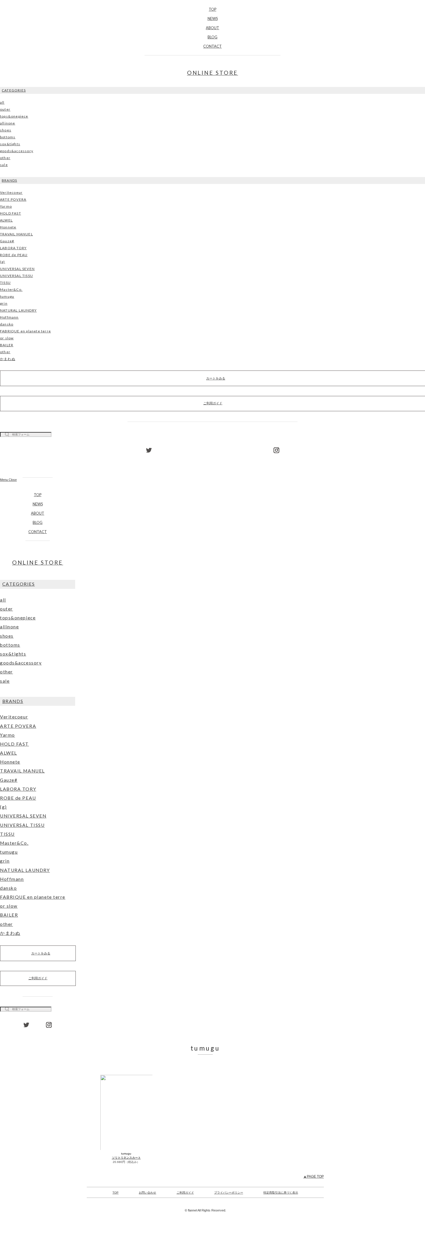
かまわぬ (7, 359)
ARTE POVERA (13, 199)
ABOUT (212, 27)
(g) (2, 262)
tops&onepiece (14, 116)
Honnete (8, 227)
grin (4, 303)
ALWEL (6, 220)
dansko (6, 324)
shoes (5, 130)
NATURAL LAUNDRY (18, 310)
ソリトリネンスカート (126, 1157)
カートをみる (40, 953)
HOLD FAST (10, 213)
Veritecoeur (11, 192)
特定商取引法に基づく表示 (280, 1192)
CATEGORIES (14, 90)
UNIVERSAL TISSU (16, 275)
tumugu (7, 296)
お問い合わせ (147, 1192)
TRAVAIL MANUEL (16, 234)
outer (5, 109)
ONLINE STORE (212, 72)
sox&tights (10, 144)
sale (4, 165)
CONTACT (212, 46)
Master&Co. (11, 289)
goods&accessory (16, 151)
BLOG (212, 37)
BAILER (6, 345)
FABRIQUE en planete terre (25, 331)
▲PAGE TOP (313, 1176)
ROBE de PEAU (13, 255)
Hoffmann (9, 317)
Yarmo (6, 206)
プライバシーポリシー (228, 1192)
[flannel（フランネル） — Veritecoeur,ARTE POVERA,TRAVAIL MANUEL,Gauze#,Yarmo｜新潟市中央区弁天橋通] (38, 459)
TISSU (5, 282)
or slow (7, 338)
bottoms (7, 137)
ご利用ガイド (37, 978)
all (2, 102)
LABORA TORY (13, 248)
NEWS (213, 18)
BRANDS (9, 180)
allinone (7, 123)
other (5, 158)
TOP (212, 9)
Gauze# (7, 241)
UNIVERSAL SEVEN (17, 269)
